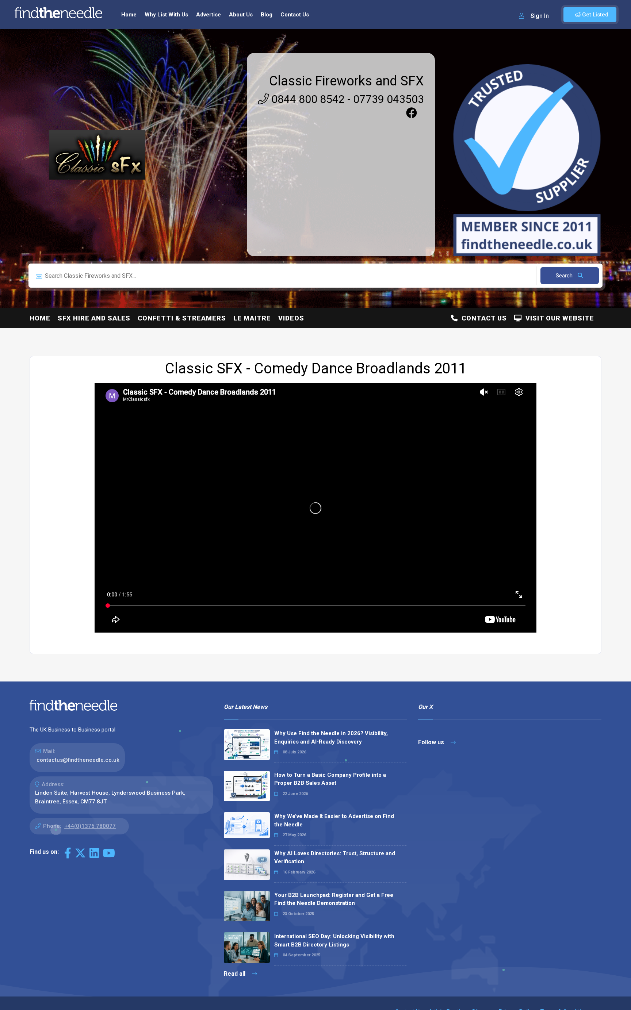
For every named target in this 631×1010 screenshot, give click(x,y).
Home (129, 14)
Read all (235, 973)
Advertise (208, 14)
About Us (241, 14)
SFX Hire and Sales (94, 318)
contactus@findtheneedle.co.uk (78, 760)
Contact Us (294, 14)
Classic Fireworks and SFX (346, 81)
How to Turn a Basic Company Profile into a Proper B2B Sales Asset (330, 779)
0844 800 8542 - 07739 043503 (346, 99)
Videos (291, 318)
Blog (266, 14)
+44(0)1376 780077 (90, 826)
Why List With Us (166, 14)
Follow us (431, 742)
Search (565, 275)
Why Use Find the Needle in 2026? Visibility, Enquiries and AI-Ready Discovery (331, 737)
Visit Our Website (558, 318)
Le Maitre (252, 318)
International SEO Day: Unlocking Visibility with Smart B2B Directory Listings (334, 940)
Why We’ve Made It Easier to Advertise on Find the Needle (334, 820)
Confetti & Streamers (182, 318)
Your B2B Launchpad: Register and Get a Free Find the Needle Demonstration (333, 899)
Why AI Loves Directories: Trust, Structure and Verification (334, 857)
